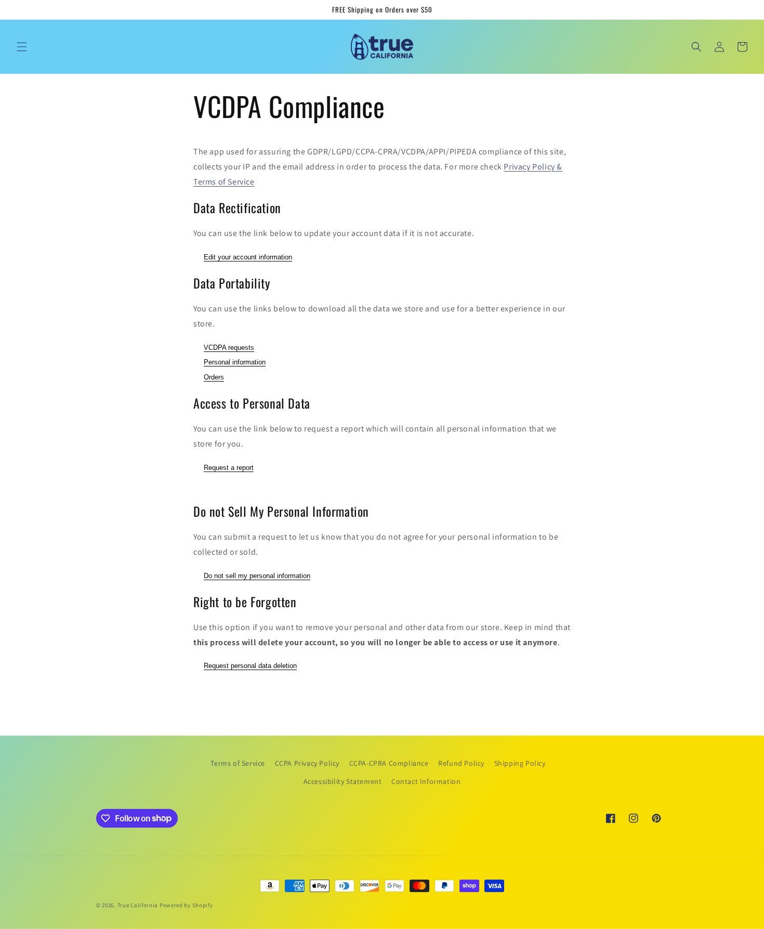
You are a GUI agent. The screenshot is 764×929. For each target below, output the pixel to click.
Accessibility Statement (343, 781)
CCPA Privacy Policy (307, 763)
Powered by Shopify (186, 905)
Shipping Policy (520, 763)
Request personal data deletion (250, 666)
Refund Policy (461, 763)
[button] (21, 46)
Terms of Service (237, 763)
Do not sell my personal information (257, 576)
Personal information (235, 362)
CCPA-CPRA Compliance (389, 763)
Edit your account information (248, 257)
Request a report (229, 468)
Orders (214, 377)
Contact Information (425, 781)
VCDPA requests (229, 347)
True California (138, 905)
